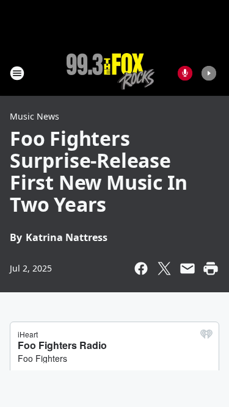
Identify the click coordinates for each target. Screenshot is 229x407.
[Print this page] (210, 268)
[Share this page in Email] (187, 268)
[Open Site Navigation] (17, 73)
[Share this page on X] (164, 268)
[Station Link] (110, 73)
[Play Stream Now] (209, 73)
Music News (34, 116)
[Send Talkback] (185, 73)
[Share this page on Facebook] (141, 268)
